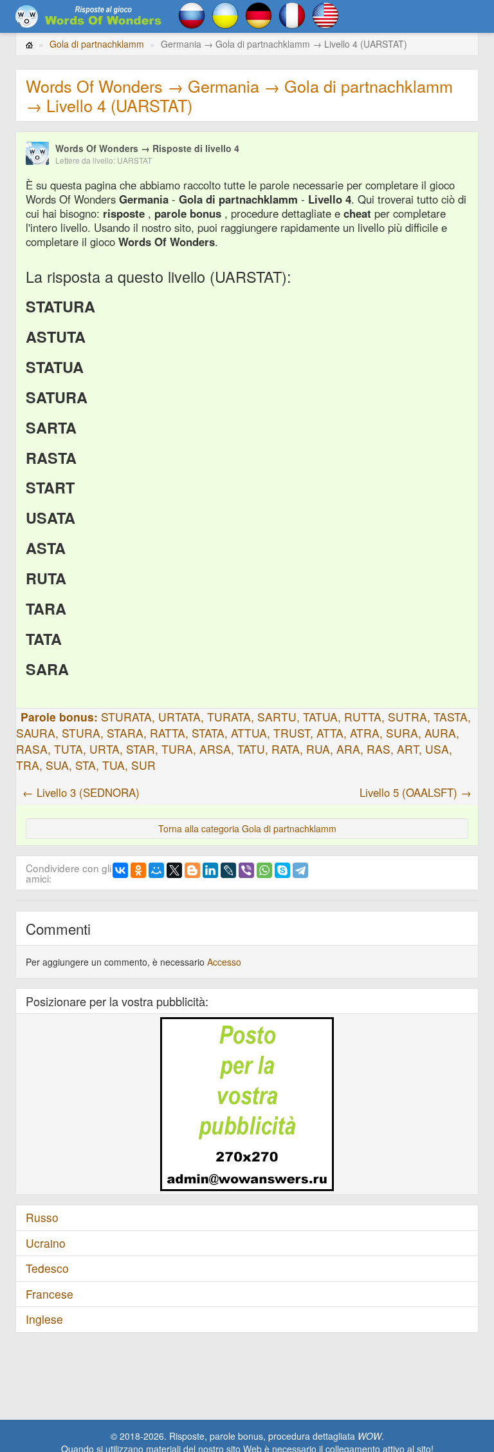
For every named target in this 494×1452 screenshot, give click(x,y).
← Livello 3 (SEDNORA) (81, 792)
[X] (174, 870)
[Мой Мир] (156, 870)
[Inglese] (325, 14)
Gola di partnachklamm (97, 43)
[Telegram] (300, 870)
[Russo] (191, 14)
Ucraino (46, 1243)
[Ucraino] (225, 14)
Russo (42, 1217)
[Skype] (282, 870)
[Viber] (246, 870)
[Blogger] (192, 870)
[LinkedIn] (210, 870)
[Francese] (292, 14)
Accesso (224, 961)
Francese (49, 1294)
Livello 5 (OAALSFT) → (415, 792)
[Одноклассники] (138, 870)
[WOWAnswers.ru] (89, 16)
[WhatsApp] (264, 870)
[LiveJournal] (228, 870)
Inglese (44, 1319)
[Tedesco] (258, 14)
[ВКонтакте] (120, 870)
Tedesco (47, 1268)
